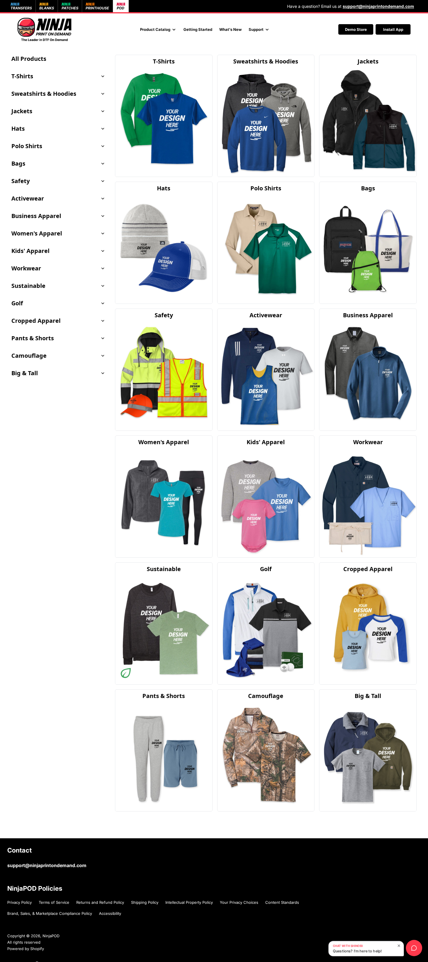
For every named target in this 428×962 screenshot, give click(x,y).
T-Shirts (22, 76)
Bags (18, 163)
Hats (18, 128)
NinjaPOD (51, 935)
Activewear (27, 198)
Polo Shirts (26, 146)
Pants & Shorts (32, 338)
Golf (17, 303)
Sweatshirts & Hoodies (43, 94)
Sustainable (28, 286)
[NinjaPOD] (44, 29)
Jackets (21, 111)
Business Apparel (36, 216)
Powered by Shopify (25, 948)
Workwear (26, 268)
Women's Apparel (36, 233)
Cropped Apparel (36, 321)
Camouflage (29, 355)
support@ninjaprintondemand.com (46, 865)
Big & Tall (24, 373)
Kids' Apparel (30, 251)
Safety (20, 181)
